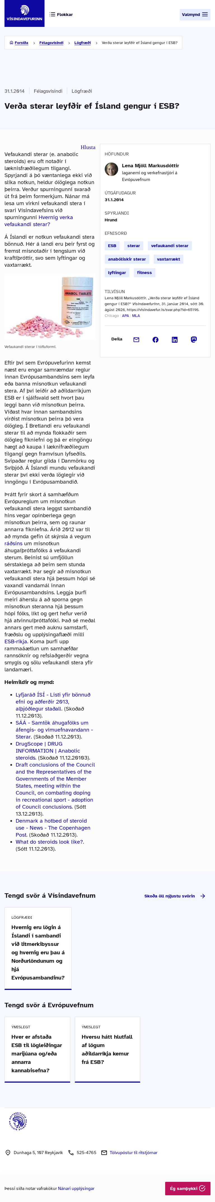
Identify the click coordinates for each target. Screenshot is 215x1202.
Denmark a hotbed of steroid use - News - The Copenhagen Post (53, 827)
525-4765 (86, 1152)
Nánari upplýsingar (76, 1188)
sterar (133, 246)
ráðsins (13, 543)
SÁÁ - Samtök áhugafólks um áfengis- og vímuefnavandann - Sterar (54, 729)
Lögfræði (82, 42)
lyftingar (117, 272)
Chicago (112, 315)
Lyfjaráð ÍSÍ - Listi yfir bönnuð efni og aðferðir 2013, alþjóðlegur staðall (53, 701)
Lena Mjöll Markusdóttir (150, 166)
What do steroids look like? (49, 841)
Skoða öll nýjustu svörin (169, 896)
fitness (144, 272)
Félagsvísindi (51, 42)
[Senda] (136, 339)
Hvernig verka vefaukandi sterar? (38, 221)
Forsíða (21, 42)
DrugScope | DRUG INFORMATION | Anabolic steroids (48, 750)
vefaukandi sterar (169, 246)
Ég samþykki (184, 1188)
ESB (112, 246)
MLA (136, 315)
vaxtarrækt (168, 259)
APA (125, 315)
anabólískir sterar (127, 259)
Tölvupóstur (133, 1152)
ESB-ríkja (15, 641)
